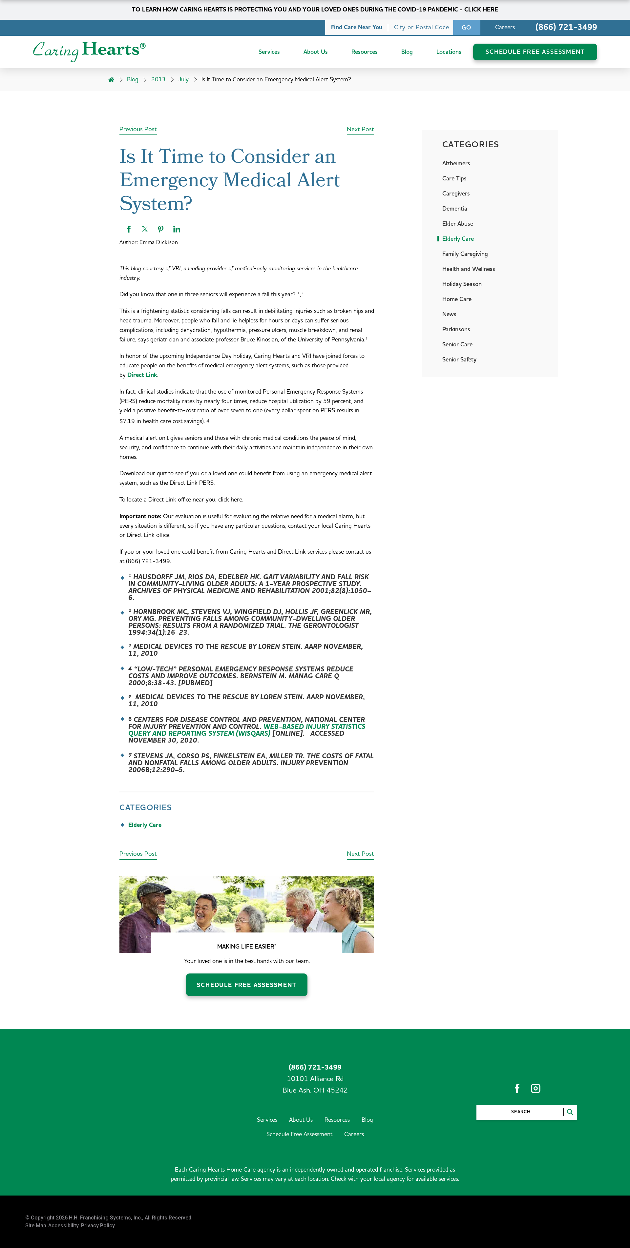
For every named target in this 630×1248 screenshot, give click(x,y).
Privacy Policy (98, 1225)
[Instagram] (535, 1088)
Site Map (35, 1225)
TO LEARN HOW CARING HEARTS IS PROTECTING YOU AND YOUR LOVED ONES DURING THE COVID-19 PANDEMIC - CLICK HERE (315, 10)
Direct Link (142, 375)
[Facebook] (517, 1088)
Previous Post (138, 129)
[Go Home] (111, 79)
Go (467, 28)
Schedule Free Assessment (246, 985)
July (183, 79)
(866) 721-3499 (566, 27)
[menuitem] (269, 52)
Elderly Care (144, 825)
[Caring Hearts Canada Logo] (89, 52)
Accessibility (63, 1225)
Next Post (360, 129)
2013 (158, 79)
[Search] (570, 1112)
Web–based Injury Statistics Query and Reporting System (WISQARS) (247, 730)
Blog (132, 79)
